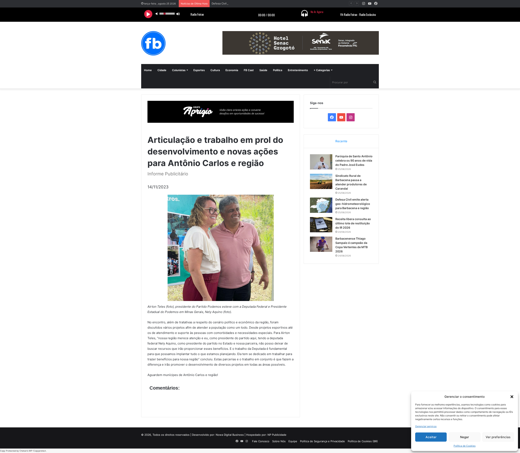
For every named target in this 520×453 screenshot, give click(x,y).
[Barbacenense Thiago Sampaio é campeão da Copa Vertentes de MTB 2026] (321, 244)
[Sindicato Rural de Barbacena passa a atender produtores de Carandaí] (321, 181)
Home (148, 70)
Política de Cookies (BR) (363, 441)
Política (277, 70)
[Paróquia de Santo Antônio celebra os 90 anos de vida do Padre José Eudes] (321, 161)
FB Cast (249, 70)
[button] (512, 397)
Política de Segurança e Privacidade (322, 441)
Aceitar (431, 437)
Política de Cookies (465, 445)
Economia (231, 70)
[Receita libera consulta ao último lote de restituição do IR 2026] (321, 224)
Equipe (292, 441)
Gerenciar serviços (426, 426)
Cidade (161, 70)
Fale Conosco (260, 441)
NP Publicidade (277, 434)
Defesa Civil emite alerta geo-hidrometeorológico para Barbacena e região (259, 3)
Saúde (263, 70)
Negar (464, 437)
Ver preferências (498, 437)
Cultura (215, 70)
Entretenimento (298, 70)
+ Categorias (322, 70)
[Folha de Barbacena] (153, 43)
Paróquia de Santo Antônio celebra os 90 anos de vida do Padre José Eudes (354, 160)
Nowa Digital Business (230, 434)
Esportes (199, 70)
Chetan (23, 451)
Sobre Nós (279, 441)
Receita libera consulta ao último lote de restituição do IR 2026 (353, 223)
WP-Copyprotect (37, 451)
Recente (341, 141)
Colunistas (178, 70)
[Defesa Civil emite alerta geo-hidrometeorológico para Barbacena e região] (321, 205)
